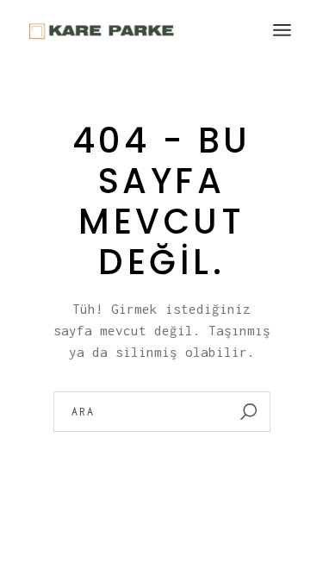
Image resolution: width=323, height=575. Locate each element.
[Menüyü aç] (282, 30)
